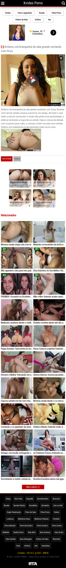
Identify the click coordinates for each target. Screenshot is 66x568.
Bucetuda (45, 505)
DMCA (46, 553)
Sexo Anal (31, 532)
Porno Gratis (57, 526)
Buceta (42, 13)
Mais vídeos (32, 487)
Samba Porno (18, 532)
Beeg (8, 499)
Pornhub (56, 519)
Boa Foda (18, 499)
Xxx (49, 20)
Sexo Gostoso (45, 532)
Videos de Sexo (21, 20)
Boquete (29, 499)
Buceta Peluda (19, 505)
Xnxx (18, 546)
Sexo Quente (11, 539)
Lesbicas (10, 519)
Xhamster (56, 539)
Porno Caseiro (42, 526)
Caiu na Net (57, 505)
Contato (21, 553)
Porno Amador (10, 526)
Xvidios (38, 20)
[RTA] (33, 564)
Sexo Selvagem (26, 539)
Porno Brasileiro (26, 526)
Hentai (56, 512)
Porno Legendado (25, 13)
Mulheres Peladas (41, 519)
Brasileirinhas (42, 499)
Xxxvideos (46, 546)
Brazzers (56, 499)
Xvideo (8, 13)
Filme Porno (56, 13)
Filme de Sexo (30, 512)
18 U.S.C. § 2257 (34, 553)
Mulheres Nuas (24, 519)
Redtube (6, 532)
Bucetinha (33, 505)
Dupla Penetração (14, 512)
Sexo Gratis (59, 532)
